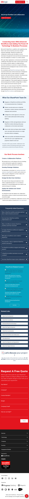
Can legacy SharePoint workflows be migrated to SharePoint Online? (13, 230)
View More (14, 305)
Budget (3, 401)
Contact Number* (5, 395)
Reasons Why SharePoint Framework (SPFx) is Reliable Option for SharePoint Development (13, 277)
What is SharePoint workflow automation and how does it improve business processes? (13, 212)
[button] (26, 496)
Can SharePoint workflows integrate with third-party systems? (13, 248)
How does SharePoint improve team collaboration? (13, 259)
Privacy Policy (20, 494)
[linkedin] (12, 478)
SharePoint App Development (8, 327)
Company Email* (5, 406)
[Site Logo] (4, 2)
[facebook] (2, 478)
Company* (4, 390)
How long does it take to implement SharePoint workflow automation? (12, 242)
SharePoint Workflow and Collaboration (10, 334)
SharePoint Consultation (7, 319)
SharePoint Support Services (8, 345)
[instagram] (9, 478)
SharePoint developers (15, 70)
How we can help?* (6, 411)
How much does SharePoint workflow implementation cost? (10, 218)
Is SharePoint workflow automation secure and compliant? (12, 254)
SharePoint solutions (9, 91)
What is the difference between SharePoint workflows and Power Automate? (11, 224)
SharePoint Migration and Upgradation (10, 342)
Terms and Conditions (11, 494)
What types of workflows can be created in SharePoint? (11, 236)
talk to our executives (22, 200)
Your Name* (4, 384)
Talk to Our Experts (6, 17)
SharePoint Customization (8, 331)
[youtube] (16, 478)
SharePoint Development (7, 316)
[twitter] (6, 478)
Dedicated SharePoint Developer (9, 323)
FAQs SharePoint (6, 338)
